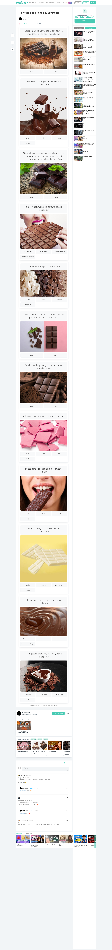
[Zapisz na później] (45, 24)
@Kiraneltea (23, 791)
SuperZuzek (26, 18)
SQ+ (70, 2)
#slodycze (46, 739)
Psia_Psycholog (24, 820)
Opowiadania (61, 2)
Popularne (32, 2)
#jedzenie (40, 739)
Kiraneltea (23, 775)
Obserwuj (30, 24)
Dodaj (93, 2)
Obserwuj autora (59, 713)
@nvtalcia (22, 813)
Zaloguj (85, 2)
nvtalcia (23, 798)
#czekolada (33, 739)
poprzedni (79, 28)
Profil (68, 713)
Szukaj (78, 2)
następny (91, 28)
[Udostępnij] (12, 49)
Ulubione (41, 24)
